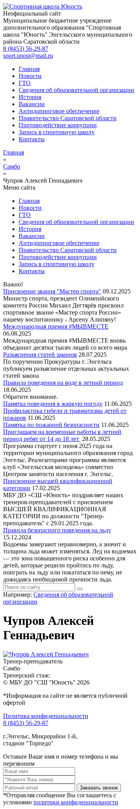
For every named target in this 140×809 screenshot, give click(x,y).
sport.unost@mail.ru (28, 55)
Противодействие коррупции (58, 125)
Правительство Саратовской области (68, 118)
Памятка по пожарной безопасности (51, 424)
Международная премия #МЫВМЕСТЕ (55, 326)
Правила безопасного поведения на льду (57, 530)
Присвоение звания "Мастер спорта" (52, 291)
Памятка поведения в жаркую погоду (53, 403)
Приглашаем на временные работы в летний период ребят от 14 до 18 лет (62, 435)
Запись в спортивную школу (56, 132)
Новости (30, 76)
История (30, 97)
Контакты (32, 139)
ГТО (25, 83)
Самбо (11, 166)
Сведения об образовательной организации (76, 90)
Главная (29, 69)
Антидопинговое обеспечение (59, 111)
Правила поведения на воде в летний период (63, 382)
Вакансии (32, 104)
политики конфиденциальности (75, 802)
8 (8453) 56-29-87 (25, 48)
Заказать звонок (99, 788)
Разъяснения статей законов (40, 354)
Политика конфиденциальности (45, 716)
